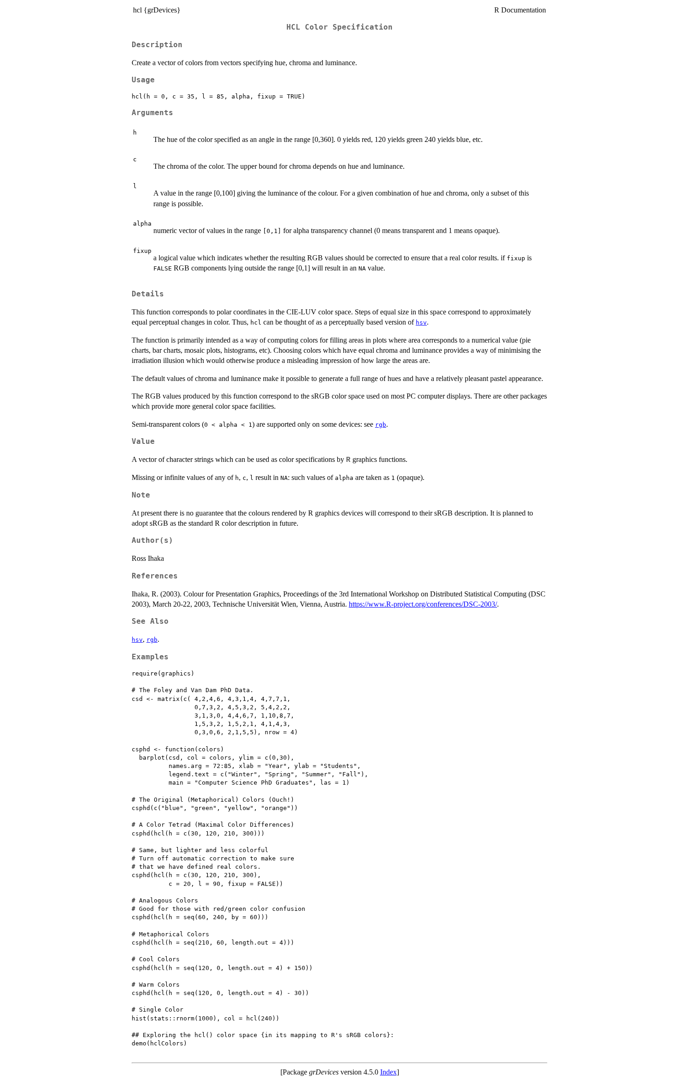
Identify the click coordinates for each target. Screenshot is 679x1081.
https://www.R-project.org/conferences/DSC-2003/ (423, 604)
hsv (421, 322)
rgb (380, 424)
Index (388, 1072)
